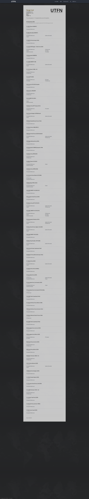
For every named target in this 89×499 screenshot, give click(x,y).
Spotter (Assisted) (48, 35)
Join (61, 1)
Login (57, 1)
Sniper (27, 36)
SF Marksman (47, 49)
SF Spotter (47, 51)
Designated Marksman (30, 29)
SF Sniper (47, 50)
